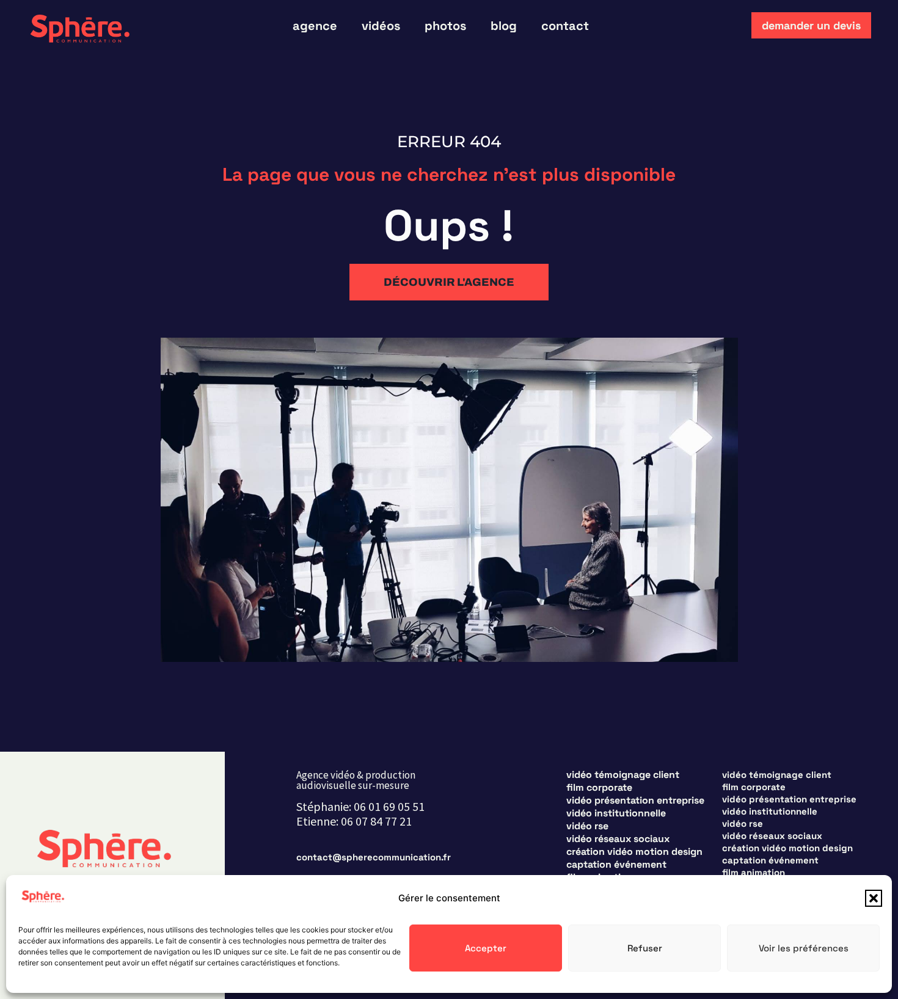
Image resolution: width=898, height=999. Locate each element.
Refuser (644, 948)
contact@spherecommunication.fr (373, 857)
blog (504, 26)
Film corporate (599, 788)
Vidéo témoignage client (622, 775)
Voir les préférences (804, 948)
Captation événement (616, 865)
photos (445, 26)
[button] (873, 898)
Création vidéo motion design (634, 852)
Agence (315, 26)
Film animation (753, 872)
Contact (565, 26)
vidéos (381, 26)
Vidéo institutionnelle (616, 813)
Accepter (485, 948)
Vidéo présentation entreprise (635, 800)
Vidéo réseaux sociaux (618, 839)
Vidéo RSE (587, 826)
